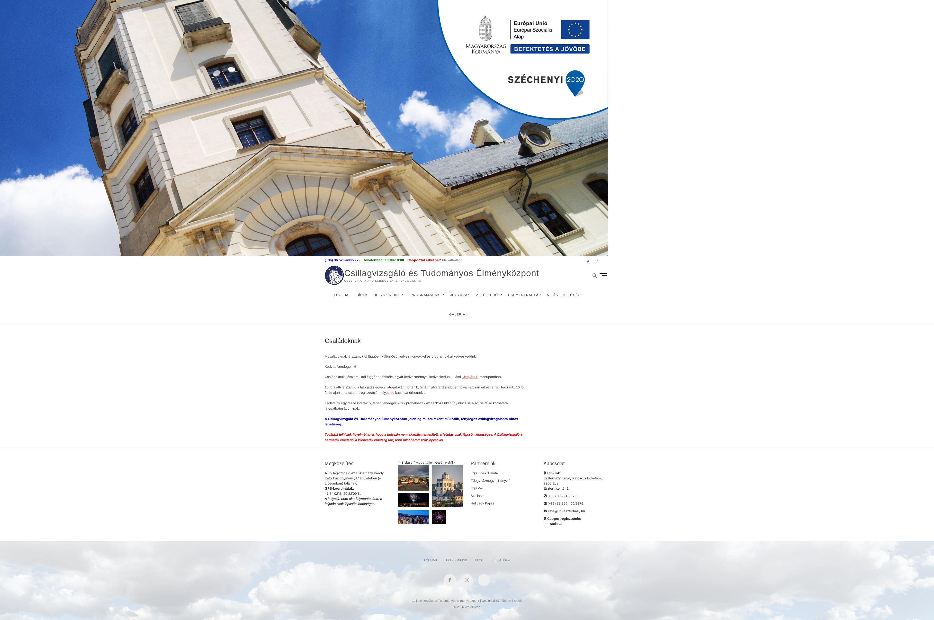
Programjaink (425, 295)
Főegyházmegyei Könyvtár (491, 481)
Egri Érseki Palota (484, 473)
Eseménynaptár (524, 295)
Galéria (457, 314)
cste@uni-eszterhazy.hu (566, 511)
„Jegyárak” (470, 377)
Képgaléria (501, 560)
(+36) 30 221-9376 (561, 496)
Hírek (362, 295)
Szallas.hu (478, 496)
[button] (413, 478)
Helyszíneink (387, 295)
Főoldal (342, 295)
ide (392, 393)
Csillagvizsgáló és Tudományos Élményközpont (441, 273)
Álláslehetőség (564, 295)
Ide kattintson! (452, 260)
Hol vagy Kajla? (482, 503)
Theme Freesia (511, 600)
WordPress (472, 607)
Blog (479, 560)
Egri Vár (477, 488)
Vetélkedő (487, 295)
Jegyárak (460, 295)
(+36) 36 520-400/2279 (565, 503)
